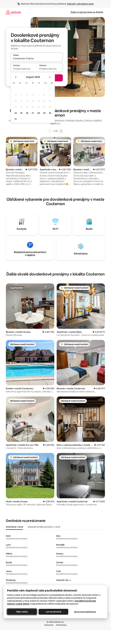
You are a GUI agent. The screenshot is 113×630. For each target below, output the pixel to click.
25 (21, 113)
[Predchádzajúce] (50, 131)
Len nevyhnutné (53, 611)
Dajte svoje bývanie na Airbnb (87, 12)
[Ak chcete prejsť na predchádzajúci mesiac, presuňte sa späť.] (16, 77)
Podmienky (61, 625)
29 (44, 113)
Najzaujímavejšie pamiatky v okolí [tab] (44, 527)
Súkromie (48, 625)
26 (27, 113)
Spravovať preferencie (85, 611)
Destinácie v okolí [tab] (14, 527)
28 (38, 113)
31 (16, 119)
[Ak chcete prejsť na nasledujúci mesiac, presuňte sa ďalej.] (50, 77)
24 (15, 113)
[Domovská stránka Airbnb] (13, 12)
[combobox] (36, 58)
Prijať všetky (22, 611)
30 (50, 113)
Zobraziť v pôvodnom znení (80, 4)
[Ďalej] (61, 131)
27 (33, 113)
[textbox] (23, 68)
